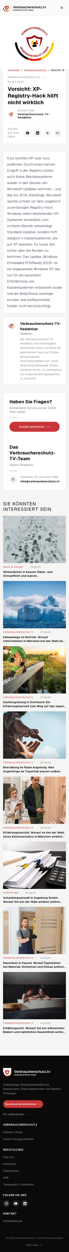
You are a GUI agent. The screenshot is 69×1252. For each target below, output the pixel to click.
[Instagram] (6, 1203)
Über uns (8, 1157)
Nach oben (32, 1245)
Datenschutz (11, 1171)
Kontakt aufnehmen (31, 426)
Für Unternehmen (13, 1114)
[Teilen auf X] (47, 133)
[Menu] (62, 7)
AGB (5, 1177)
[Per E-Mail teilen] (57, 133)
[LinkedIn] (24, 1203)
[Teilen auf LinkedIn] (37, 133)
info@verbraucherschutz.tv (40, 481)
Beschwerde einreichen (20, 1104)
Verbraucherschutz (35, 70)
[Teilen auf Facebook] (27, 133)
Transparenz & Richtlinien (18, 1184)
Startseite (14, 70)
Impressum (9, 1164)
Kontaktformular (12, 1221)
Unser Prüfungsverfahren (18, 1139)
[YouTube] (15, 1203)
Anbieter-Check (13, 1132)
